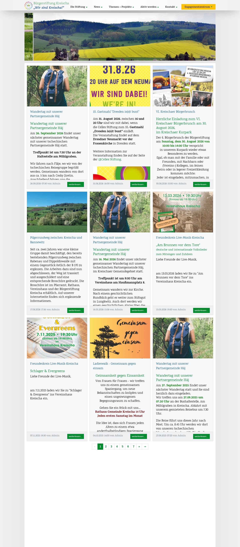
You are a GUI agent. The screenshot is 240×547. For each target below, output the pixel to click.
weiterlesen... (75, 184)
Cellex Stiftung (111, 159)
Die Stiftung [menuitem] (77, 7)
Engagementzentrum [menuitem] (197, 7)
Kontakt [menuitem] (170, 7)
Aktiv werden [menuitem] (148, 7)
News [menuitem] (97, 7)
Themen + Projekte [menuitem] (120, 7)
